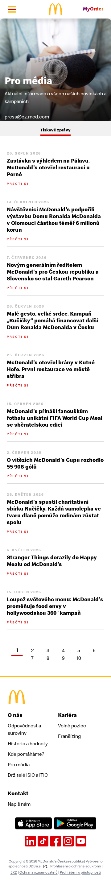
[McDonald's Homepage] (55, 9)
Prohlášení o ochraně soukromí (75, 866)
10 (78, 658)
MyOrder (93, 9)
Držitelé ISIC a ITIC (28, 775)
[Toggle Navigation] (12, 9)
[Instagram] (68, 841)
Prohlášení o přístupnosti (80, 872)
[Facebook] (55, 841)
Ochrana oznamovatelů (38, 872)
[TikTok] (43, 841)
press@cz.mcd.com (27, 117)
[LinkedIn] (30, 841)
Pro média (19, 765)
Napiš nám (19, 804)
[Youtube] (81, 841)
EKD (13, 872)
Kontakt (18, 793)
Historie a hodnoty (28, 744)
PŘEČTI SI (18, 184)
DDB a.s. (35, 866)
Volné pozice (72, 726)
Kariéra (67, 715)
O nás (15, 715)
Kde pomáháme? (26, 754)
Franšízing (69, 736)
